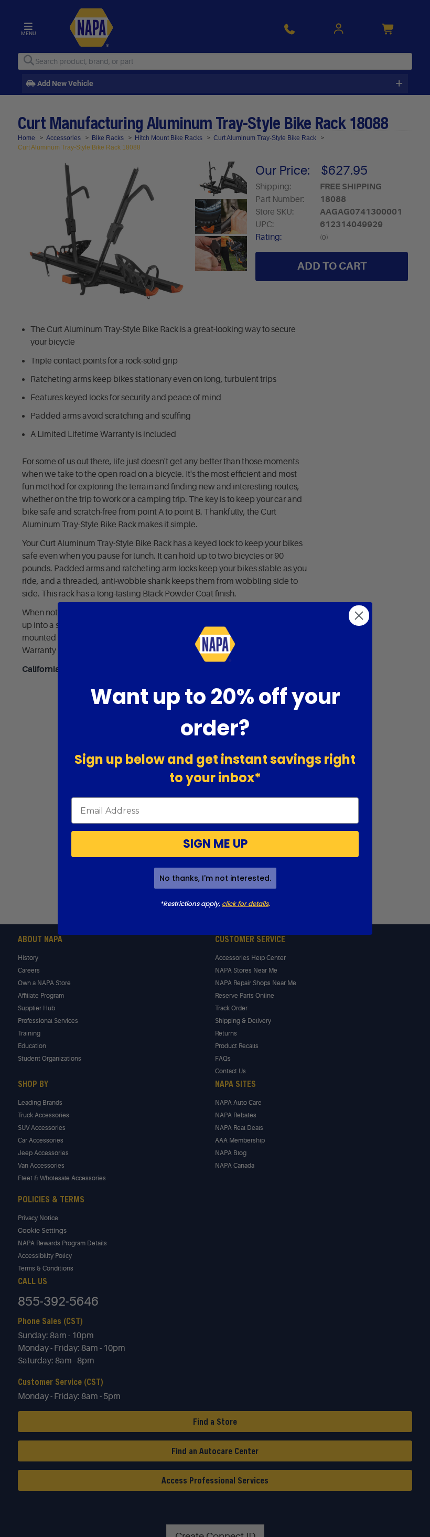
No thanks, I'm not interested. (215, 878)
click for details (245, 903)
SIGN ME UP (215, 844)
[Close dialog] (359, 615)
